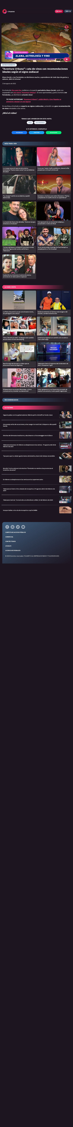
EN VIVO (59, 11)
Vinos (30, 122)
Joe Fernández (40, 122)
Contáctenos (10, 541)
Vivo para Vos (16, 90)
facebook (19, 132)
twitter (36, 132)
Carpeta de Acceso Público (15, 532)
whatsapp (53, 132)
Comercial (9, 537)
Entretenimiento (8, 65)
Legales (8, 546)
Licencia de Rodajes (12, 550)
